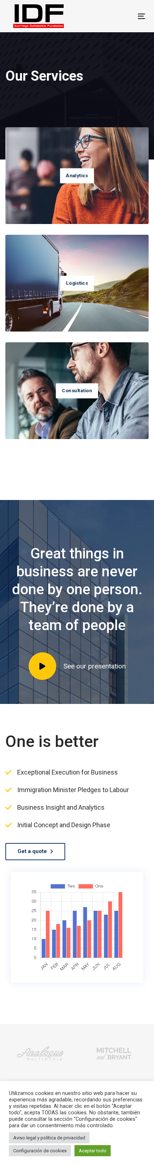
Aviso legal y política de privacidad (49, 1137)
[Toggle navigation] (122, 16)
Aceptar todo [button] (92, 1150)
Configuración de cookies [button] (40, 1150)
